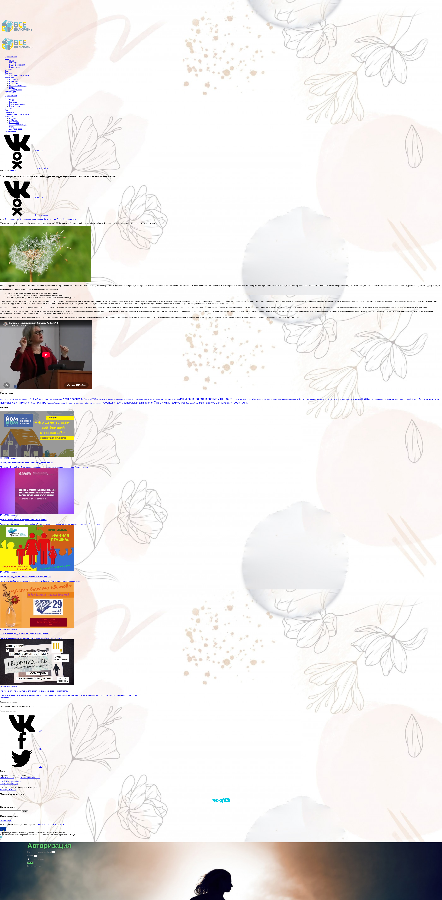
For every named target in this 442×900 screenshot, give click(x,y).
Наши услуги (14, 67)
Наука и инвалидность (375, 399)
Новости (8, 69)
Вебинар (33, 399)
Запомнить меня (37, 859)
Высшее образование (56, 399)
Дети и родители (73, 399)
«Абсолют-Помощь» (17, 86)
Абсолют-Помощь (7, 399)
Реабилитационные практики (93, 403)
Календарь (9, 73)
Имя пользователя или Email (39, 852)
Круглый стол (50, 219)
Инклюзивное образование (31, 219)
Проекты (50, 403)
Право (59, 219)
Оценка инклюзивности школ (17, 75)
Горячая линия (11, 57)
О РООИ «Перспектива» (10, 782)
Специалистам (69, 219)
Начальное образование (395, 399)
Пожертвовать (6, 821)
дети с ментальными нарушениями (217, 403)
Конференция (305, 399)
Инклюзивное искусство (170, 399)
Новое (407, 399)
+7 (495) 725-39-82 (8, 790)
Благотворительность (21, 399)
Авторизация (10, 92)
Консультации (293, 399)
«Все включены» (7, 778)
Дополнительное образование (122, 399)
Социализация (112, 402)
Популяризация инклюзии (15, 402)
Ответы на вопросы (429, 399)
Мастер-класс (341, 399)
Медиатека (9, 77)
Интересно (257, 399)
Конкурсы (285, 399)
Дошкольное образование (151, 399)
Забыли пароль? (34, 866)
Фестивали (190, 403)
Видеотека (13, 79)
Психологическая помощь (74, 403)
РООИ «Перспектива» (30, 778)
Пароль (30, 856)
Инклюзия (225, 399)
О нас (7, 59)
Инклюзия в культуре (243, 399)
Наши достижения (17, 65)
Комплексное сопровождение (272, 399)
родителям (241, 402)
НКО (363, 399)
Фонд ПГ (197, 403)
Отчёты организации (9, 784)
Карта (7, 71)
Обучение (414, 399)
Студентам (181, 403)
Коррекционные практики (322, 399)
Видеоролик (43, 399)
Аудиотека (13, 81)
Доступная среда (12, 219)
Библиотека (14, 84)
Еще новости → (6, 697)
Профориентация (60, 403)
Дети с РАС (90, 399)
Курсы (12, 88)
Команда (13, 63)
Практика (40, 402)
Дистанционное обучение (104, 399)
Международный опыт (353, 399)
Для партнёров (15, 90)
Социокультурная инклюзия (137, 402)
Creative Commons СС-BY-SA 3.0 (50, 824)
